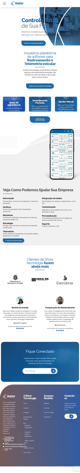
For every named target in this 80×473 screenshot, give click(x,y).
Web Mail (46, 403)
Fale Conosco (27, 452)
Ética (24, 423)
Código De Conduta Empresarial (28, 434)
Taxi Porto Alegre (49, 412)
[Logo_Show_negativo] (9, 396)
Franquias (26, 412)
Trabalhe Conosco (28, 448)
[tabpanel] (40, 28)
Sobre (25, 403)
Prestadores (47, 417)
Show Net (46, 408)
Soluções (26, 408)
